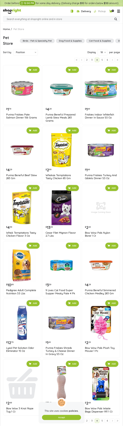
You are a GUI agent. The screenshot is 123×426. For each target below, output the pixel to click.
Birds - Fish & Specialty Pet (37, 40)
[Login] (72, 11)
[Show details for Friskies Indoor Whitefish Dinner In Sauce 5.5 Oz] (100, 89)
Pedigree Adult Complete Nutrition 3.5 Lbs (21, 292)
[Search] (116, 19)
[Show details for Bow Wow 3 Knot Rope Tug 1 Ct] (22, 383)
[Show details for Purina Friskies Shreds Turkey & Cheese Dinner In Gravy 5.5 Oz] (61, 322)
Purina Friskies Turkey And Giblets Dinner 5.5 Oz (101, 177)
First (76, 60)
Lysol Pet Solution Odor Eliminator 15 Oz (20, 349)
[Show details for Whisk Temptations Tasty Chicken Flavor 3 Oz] (22, 207)
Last (117, 60)
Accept (61, 417)
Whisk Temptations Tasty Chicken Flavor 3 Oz (21, 234)
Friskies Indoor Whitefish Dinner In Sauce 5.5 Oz (99, 116)
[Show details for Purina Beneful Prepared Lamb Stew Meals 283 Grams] (61, 89)
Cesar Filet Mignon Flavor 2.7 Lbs (61, 234)
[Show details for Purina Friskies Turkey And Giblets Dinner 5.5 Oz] (100, 150)
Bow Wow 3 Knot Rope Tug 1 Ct (19, 410)
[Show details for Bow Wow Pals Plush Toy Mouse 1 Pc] (100, 322)
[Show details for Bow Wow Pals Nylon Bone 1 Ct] (100, 207)
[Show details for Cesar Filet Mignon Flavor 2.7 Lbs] (61, 207)
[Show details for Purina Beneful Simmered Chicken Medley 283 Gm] (100, 265)
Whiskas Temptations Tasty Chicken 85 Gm (58, 177)
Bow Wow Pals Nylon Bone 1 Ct (97, 234)
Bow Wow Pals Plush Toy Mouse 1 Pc (100, 349)
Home (6, 29)
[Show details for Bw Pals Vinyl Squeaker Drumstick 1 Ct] (61, 383)
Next (112, 60)
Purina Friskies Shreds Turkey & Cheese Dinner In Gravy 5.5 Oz (60, 351)
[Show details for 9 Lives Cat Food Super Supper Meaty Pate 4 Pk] (61, 265)
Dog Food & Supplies (70, 40)
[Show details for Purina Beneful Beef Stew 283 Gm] (22, 150)
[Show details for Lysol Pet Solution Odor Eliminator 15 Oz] (22, 322)
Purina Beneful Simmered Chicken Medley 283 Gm (100, 292)
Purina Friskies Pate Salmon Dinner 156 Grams (21, 116)
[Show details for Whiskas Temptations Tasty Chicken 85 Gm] (61, 150)
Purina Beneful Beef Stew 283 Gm (21, 177)
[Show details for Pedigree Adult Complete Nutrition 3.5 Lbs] (22, 265)
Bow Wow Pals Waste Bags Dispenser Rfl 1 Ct (98, 410)
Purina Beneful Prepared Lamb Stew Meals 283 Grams (60, 117)
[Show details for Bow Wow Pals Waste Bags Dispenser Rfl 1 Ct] (100, 383)
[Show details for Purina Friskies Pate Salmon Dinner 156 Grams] (22, 89)
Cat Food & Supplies (100, 40)
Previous (82, 60)
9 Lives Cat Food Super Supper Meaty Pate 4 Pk (60, 292)
